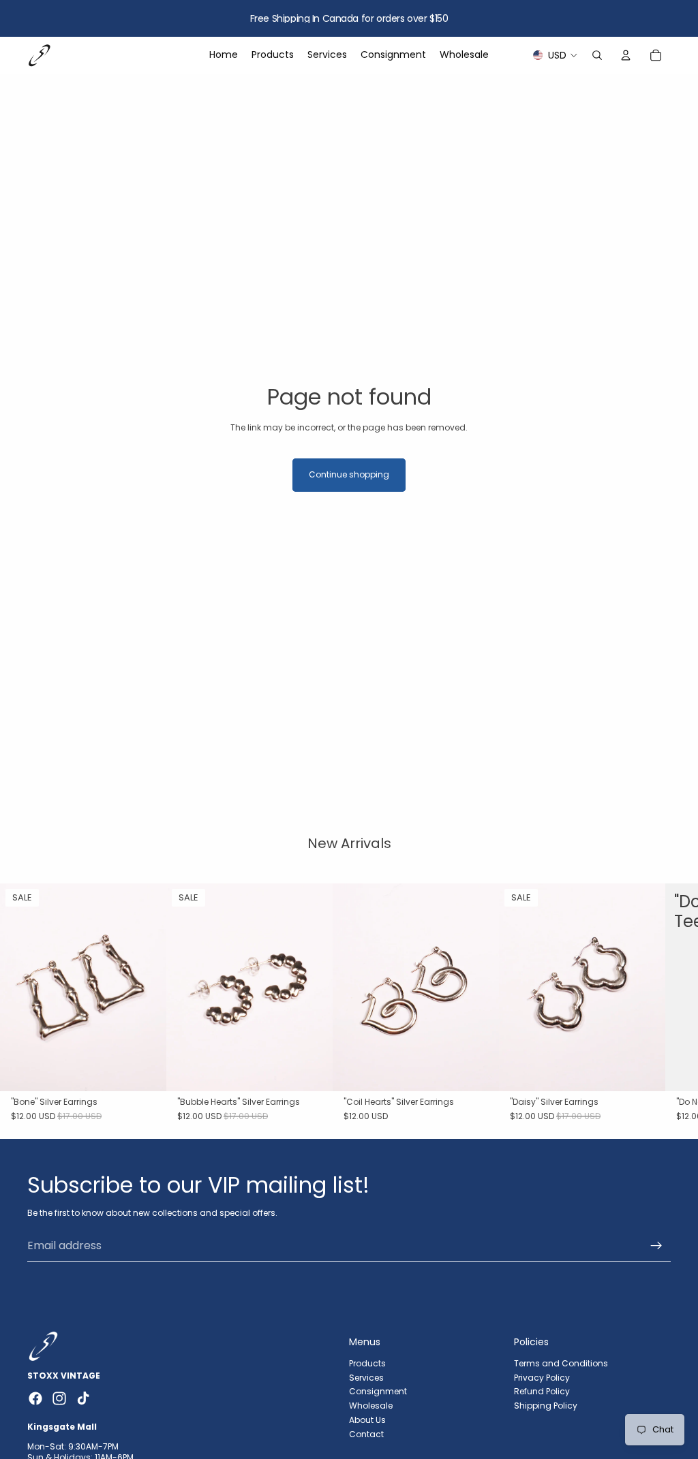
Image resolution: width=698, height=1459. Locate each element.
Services (366, 1377)
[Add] (145, 1070)
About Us (367, 1420)
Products (367, 1362)
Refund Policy (542, 1391)
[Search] (597, 55)
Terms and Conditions (561, 1362)
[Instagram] (59, 1398)
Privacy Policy (542, 1377)
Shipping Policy (545, 1405)
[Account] (626, 55)
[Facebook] (35, 1398)
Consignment (378, 1391)
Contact (366, 1433)
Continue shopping (349, 474)
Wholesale (371, 1405)
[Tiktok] (83, 1398)
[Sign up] (656, 1245)
